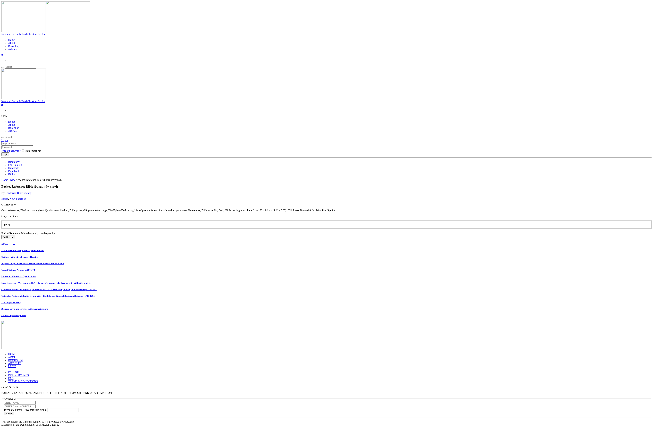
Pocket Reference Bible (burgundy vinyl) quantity (28, 233)
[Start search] (2, 137)
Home (11, 39)
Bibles (11, 174)
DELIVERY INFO (18, 375)
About (11, 43)
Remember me (33, 150)
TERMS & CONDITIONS (23, 381)
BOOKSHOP (15, 360)
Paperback (13, 171)
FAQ (11, 378)
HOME (12, 354)
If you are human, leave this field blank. (25, 409)
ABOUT (13, 357)
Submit (8, 413)
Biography (14, 161)
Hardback (13, 168)
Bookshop (13, 46)
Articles (12, 49)
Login (4, 140)
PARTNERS (15, 372)
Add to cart (8, 237)
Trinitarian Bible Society (18, 193)
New (12, 179)
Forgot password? (11, 150)
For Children (15, 164)
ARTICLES (14, 363)
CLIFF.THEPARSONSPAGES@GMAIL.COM (139, 392)
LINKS (12, 366)
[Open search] (2, 67)
